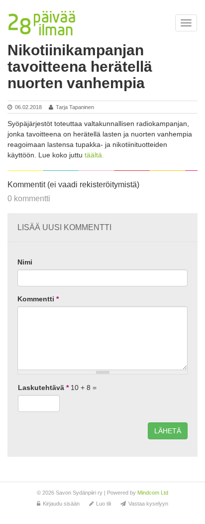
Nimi (24, 262)
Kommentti (38, 299)
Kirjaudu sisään (61, 504)
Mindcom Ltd (152, 493)
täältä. (94, 155)
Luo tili (103, 504)
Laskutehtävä (43, 388)
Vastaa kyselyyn (148, 504)
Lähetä (167, 431)
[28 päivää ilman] (42, 23)
